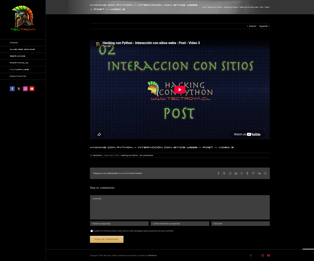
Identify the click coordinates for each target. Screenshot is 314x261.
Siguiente (263, 26)
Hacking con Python (129, 155)
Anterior (252, 26)
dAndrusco (97, 155)
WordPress (152, 255)
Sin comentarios (146, 155)
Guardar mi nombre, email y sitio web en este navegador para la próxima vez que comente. (133, 230)
